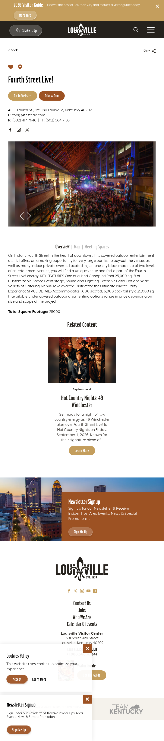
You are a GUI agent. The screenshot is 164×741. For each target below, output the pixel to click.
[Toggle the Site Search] (136, 29)
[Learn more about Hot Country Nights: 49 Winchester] (82, 360)
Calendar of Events (82, 624)
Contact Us (82, 603)
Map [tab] (77, 246)
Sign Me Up (80, 532)
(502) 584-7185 (56, 120)
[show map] (20, 67)
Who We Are (82, 617)
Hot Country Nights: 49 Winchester (82, 401)
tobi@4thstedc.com (26, 115)
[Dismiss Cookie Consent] (87, 648)
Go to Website (22, 96)
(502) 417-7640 (22, 120)
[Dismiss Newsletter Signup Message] (87, 699)
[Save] (10, 67)
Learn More (82, 450)
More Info (25, 15)
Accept (17, 679)
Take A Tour (52, 96)
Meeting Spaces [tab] (97, 246)
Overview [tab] (62, 246)
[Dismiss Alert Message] (157, 6)
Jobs (82, 610)
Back (13, 50)
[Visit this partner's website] (126, 709)
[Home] (82, 30)
